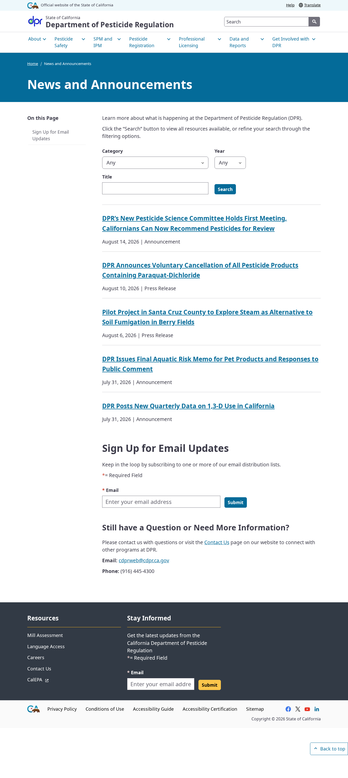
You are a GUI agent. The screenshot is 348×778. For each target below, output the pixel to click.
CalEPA (52, 679)
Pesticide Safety (64, 42)
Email (110, 490)
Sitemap (255, 709)
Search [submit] (225, 189)
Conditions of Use (105, 709)
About (34, 39)
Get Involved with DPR (290, 42)
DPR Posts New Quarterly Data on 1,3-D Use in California (188, 406)
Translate (312, 4)
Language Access (46, 646)
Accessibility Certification (210, 709)
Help (290, 4)
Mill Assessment (45, 635)
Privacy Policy (62, 709)
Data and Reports (239, 42)
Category (112, 151)
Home (32, 63)
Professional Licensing (192, 42)
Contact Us (216, 542)
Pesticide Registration (141, 42)
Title (107, 177)
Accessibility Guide (153, 709)
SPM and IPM (102, 42)
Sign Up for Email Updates (50, 135)
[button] (235, 502)
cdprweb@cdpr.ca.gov (144, 560)
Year (220, 151)
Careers (35, 657)
